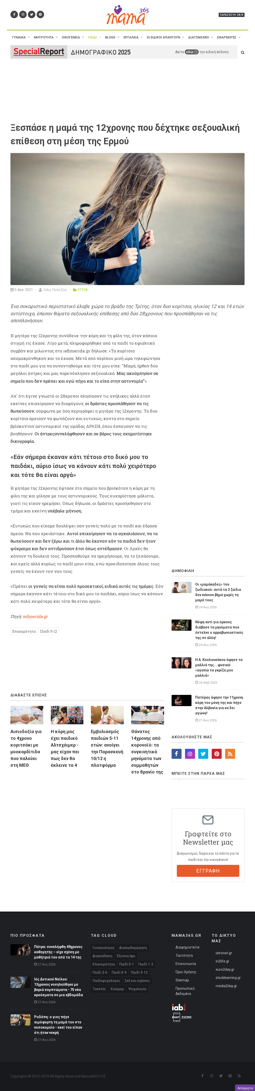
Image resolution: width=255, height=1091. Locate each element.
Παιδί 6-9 (119, 972)
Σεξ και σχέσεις (137, 981)
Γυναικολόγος (104, 948)
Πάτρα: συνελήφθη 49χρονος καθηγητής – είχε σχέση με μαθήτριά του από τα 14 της (58, 952)
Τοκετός (99, 989)
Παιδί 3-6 (100, 972)
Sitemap (182, 980)
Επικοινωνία (186, 964)
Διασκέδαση (102, 956)
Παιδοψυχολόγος (106, 981)
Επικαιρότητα (24, 631)
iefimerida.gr (35, 616)
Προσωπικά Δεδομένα (185, 991)
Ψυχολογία (137, 989)
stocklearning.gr (228, 978)
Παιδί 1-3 (145, 964)
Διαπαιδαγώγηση (133, 948)
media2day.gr (226, 986)
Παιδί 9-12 (48, 631)
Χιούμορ (117, 989)
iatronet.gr (224, 953)
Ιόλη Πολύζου (55, 290)
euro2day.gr (225, 969)
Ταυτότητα (184, 955)
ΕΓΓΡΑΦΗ (208, 871)
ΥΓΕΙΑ (83, 290)
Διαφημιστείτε (187, 947)
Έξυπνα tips (126, 956)
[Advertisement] (87, 826)
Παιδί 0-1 (126, 964)
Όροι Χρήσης (186, 972)
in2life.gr (222, 961)
